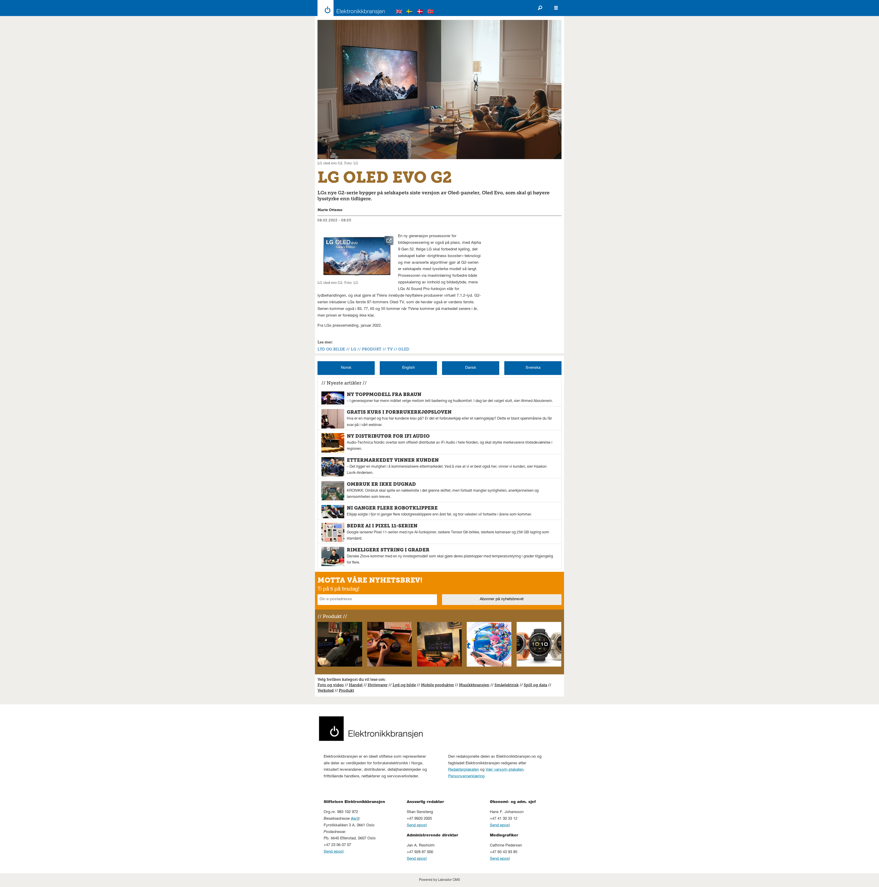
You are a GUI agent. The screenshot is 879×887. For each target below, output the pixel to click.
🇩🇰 (420, 12)
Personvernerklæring (466, 776)
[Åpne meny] (556, 8)
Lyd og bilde (404, 685)
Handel (356, 685)
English (408, 368)
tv (390, 349)
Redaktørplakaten (463, 770)
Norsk (346, 368)
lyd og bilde (331, 349)
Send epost (334, 852)
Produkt (346, 690)
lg (353, 349)
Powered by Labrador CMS (439, 880)
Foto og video (330, 685)
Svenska (533, 368)
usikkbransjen (476, 685)
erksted (327, 690)
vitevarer (379, 685)
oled (403, 349)
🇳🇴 (430, 12)
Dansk (470, 368)
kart (355, 819)
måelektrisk (508, 685)
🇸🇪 (409, 12)
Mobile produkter (437, 685)
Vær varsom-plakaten (505, 770)
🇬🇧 (399, 12)
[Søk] (540, 8)
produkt (371, 349)
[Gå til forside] (350, 8)
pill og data (536, 685)
